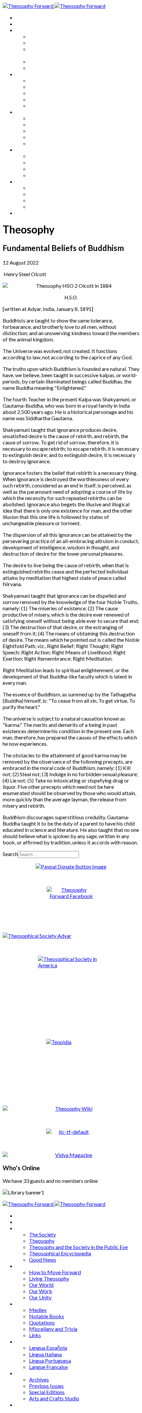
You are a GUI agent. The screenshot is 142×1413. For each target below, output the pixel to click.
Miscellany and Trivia (53, 137)
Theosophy (41, 42)
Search (10, 854)
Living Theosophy (49, 86)
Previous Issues (46, 194)
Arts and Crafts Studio (54, 206)
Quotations (42, 130)
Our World (41, 93)
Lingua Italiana (45, 162)
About (23, 24)
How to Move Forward (55, 80)
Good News (42, 68)
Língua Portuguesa (50, 169)
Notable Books (46, 124)
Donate (24, 213)
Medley (38, 118)
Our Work (40, 99)
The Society (42, 36)
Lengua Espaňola (48, 156)
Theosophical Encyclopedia (60, 61)
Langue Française (48, 175)
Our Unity (40, 105)
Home (23, 17)
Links (35, 143)
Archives (26, 181)
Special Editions (47, 200)
